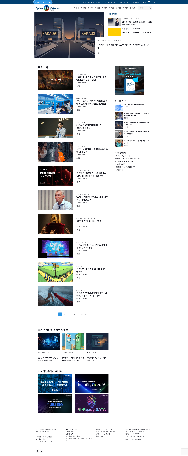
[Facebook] (37, 451)
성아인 (90, 8)
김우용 (97, 8)
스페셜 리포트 (126, 2)
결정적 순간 (121, 170)
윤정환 (118, 8)
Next (86, 314)
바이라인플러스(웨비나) (50, 371)
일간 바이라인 (89, 2)
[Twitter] (41, 451)
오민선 (132, 8)
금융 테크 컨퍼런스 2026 (43, 2)
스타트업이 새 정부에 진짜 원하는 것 (130, 158)
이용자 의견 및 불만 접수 (133, 439)
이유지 (83, 8)
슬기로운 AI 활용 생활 (124, 161)
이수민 (104, 8)
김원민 (125, 8)
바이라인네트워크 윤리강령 (44, 437)
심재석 (76, 8)
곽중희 (111, 8)
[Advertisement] (132, 194)
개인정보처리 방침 (41, 439)
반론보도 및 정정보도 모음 (44, 441)
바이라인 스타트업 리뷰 (125, 167)
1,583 (81, 314)
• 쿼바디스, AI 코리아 (123, 156)
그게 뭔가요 (121, 164)
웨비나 (137, 2)
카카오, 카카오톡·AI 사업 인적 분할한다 (136, 32)
